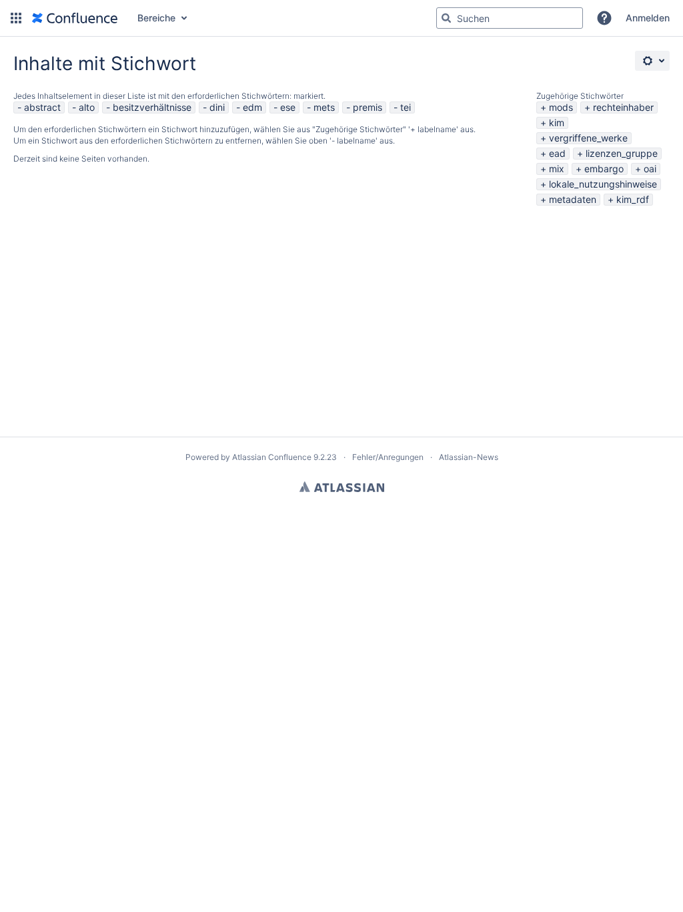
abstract (42, 107)
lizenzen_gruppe (622, 153)
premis (367, 107)
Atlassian (341, 486)
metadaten (572, 199)
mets (324, 107)
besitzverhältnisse (152, 107)
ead (557, 153)
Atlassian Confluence (271, 457)
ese (287, 107)
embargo (604, 168)
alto (87, 107)
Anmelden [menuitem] (648, 17)
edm (252, 107)
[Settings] (652, 61)
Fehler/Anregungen (388, 457)
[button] (16, 18)
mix (556, 168)
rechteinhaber (623, 107)
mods (561, 107)
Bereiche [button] (156, 17)
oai (650, 168)
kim (556, 122)
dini (217, 107)
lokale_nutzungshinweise (603, 184)
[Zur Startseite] (74, 18)
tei (405, 107)
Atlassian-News (468, 457)
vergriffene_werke (588, 138)
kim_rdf (632, 199)
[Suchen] (446, 18)
